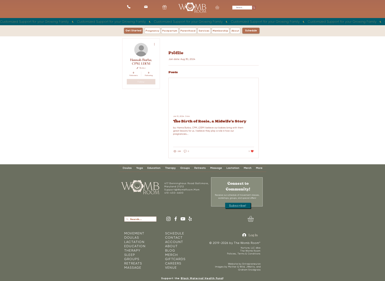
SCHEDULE (174, 233)
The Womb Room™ (247, 243)
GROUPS (131, 259)
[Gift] (164, 7)
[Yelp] (190, 219)
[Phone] (128, 6)
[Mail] (145, 6)
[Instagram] (168, 219)
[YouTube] (183, 219)
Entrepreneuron (251, 264)
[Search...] (254, 7)
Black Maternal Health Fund (202, 278)
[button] (219, 7)
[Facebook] (176, 219)
